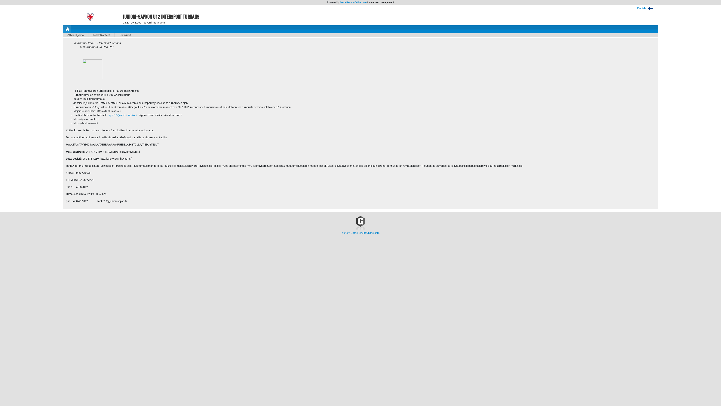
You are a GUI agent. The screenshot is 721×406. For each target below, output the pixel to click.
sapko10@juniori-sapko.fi (122, 115)
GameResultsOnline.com (353, 2)
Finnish (641, 8)
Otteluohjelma (75, 35)
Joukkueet (125, 35)
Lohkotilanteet (101, 35)
